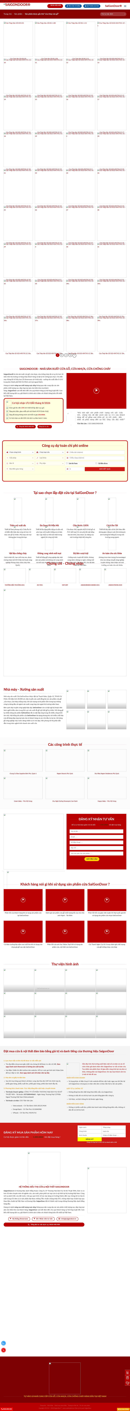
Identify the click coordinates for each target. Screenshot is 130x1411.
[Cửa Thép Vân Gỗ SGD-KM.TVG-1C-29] (18, 260)
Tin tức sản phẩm (85, 1405)
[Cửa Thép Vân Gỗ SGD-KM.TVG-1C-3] (49, 260)
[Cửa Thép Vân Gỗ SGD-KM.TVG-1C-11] (49, 75)
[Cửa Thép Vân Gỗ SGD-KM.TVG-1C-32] (18, 297)
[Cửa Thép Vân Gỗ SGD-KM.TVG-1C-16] (80, 112)
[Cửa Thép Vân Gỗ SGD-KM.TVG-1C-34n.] (80, 297)
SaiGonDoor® (113, 6)
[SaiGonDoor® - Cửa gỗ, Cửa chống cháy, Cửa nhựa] (24, 6)
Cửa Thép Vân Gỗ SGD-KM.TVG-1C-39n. (112, 353)
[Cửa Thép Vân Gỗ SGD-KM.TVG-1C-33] (49, 297)
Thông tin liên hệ (73, 1405)
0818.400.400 (7, 1409)
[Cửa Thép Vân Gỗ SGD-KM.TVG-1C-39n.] (111, 333)
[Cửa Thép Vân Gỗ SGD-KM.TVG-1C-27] (80, 223)
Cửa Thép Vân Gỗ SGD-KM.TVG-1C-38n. (80, 353)
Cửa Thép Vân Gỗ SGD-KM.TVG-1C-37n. (49, 353)
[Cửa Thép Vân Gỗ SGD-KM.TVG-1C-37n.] (49, 333)
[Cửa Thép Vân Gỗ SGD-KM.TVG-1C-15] (49, 112)
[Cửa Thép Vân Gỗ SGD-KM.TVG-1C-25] (18, 223)
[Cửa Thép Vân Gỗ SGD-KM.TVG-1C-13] (111, 75)
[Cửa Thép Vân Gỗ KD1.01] (18, 39)
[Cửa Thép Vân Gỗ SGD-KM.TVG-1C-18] (18, 149)
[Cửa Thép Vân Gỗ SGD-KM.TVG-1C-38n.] (80, 333)
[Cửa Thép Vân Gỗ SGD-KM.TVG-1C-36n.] (18, 333)
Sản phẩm (18, 14)
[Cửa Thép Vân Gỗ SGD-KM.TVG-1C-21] (18, 186)
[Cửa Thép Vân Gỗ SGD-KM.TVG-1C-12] (80, 75)
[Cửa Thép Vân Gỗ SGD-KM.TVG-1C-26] (49, 223)
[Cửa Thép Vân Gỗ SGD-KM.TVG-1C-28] (111, 223)
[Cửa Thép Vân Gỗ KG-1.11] (80, 39)
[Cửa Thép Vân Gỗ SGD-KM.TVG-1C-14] (18, 112)
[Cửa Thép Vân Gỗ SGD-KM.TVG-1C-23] (80, 186)
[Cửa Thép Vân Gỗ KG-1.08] (49, 39)
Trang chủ (8, 14)
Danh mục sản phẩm (61, 1405)
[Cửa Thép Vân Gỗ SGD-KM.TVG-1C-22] (49, 186)
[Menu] (125, 6)
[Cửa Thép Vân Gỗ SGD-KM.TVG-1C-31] (111, 260)
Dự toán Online (124, 1409)
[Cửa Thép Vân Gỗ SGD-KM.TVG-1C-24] (111, 186)
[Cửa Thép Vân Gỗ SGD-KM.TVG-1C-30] (80, 260)
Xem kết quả (104, 469)
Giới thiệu (50, 1405)
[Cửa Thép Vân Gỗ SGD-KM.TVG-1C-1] (111, 39)
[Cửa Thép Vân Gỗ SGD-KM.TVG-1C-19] (49, 149)
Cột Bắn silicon (103, 463)
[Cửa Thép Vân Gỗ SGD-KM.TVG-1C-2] (80, 149)
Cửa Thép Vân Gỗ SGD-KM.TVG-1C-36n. (18, 353)
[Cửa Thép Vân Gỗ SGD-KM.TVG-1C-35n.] (111, 297)
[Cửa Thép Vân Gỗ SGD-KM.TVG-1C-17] (111, 112)
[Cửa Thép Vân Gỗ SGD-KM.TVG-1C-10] (18, 75)
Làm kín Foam (73, 463)
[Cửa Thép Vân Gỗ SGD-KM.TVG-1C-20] (111, 149)
